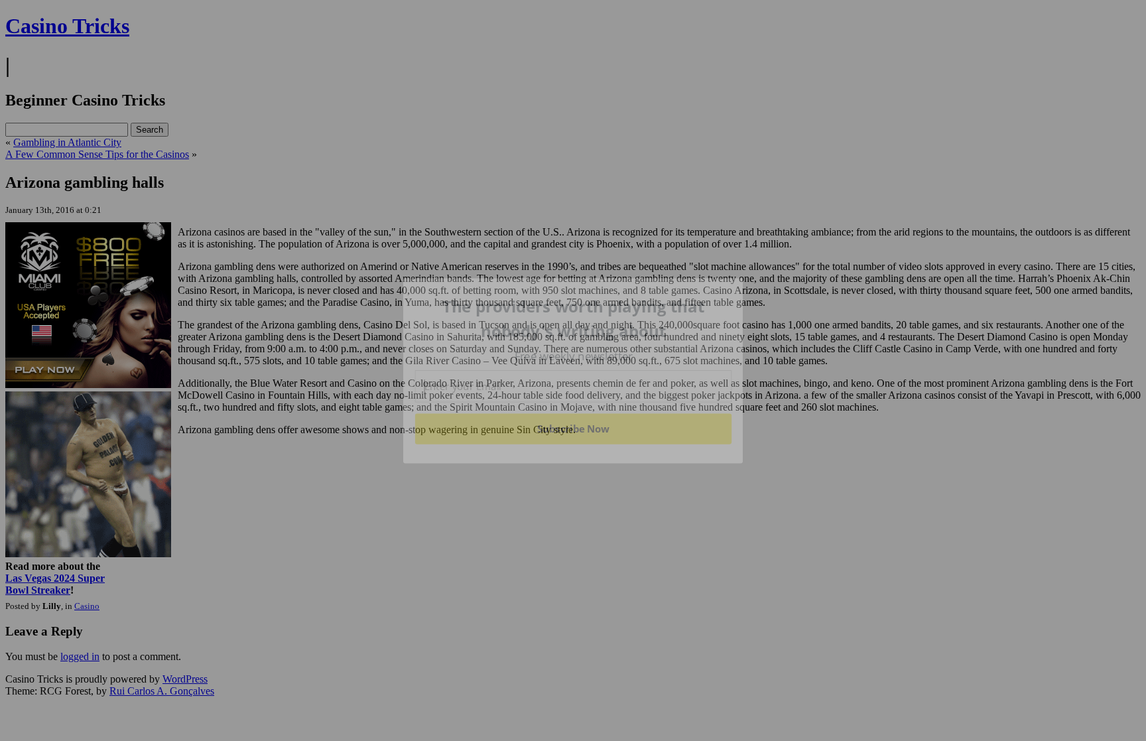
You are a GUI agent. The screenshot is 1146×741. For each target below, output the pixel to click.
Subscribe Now (573, 428)
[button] (573, 319)
